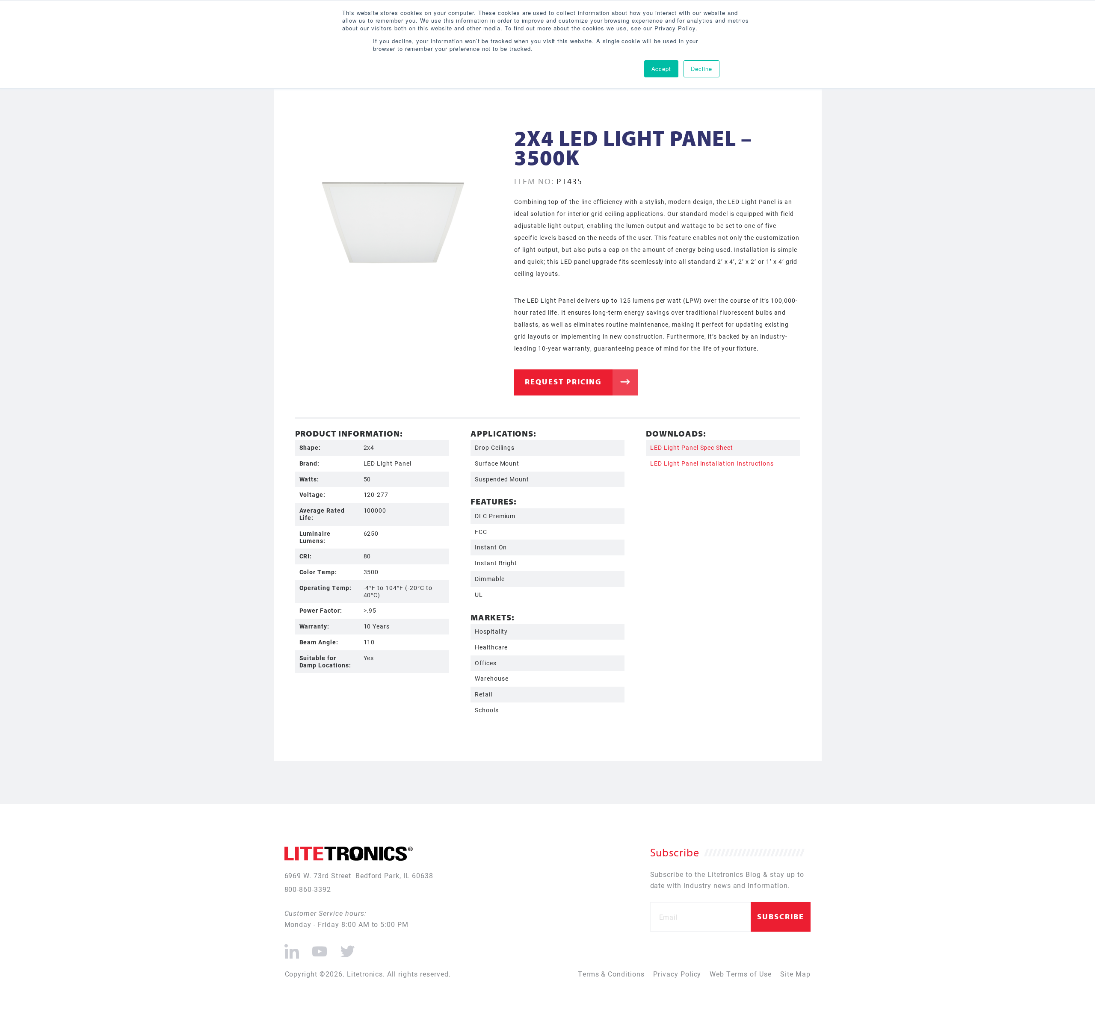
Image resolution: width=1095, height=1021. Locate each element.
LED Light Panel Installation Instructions (711, 463)
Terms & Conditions (611, 973)
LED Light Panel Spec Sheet (691, 447)
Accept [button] (661, 69)
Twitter (346, 948)
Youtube (319, 948)
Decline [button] (701, 69)
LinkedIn (292, 948)
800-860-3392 (307, 889)
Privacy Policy (677, 973)
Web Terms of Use (740, 973)
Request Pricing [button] (563, 382)
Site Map (795, 973)
